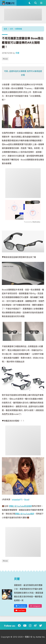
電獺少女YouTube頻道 (24, 514)
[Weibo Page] (35, 625)
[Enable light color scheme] (30, 3)
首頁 (5, 29)
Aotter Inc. (40, 637)
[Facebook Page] (19, 625)
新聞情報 (18, 29)
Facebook (22, 606)
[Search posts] (35, 3)
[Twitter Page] (40, 625)
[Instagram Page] (30, 625)
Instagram (36, 606)
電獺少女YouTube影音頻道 (20, 506)
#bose (5, 59)
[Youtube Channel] (24, 625)
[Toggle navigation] (41, 3)
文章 (11, 29)
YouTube (21, 610)
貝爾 (17, 53)
